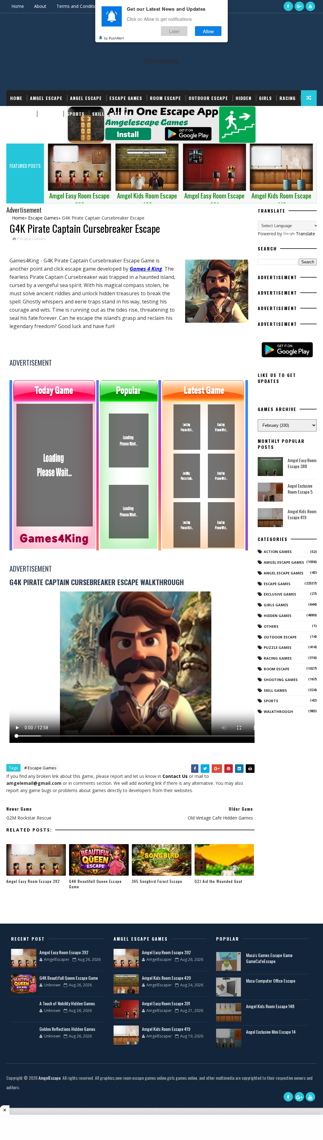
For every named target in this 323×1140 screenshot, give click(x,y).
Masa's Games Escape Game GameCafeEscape (269, 958)
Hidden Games (277, 615)
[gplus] (299, 6)
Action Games (278, 551)
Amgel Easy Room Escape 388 (302, 463)
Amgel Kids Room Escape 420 (166, 977)
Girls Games (276, 604)
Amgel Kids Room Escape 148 (270, 1006)
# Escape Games (40, 768)
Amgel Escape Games (284, 562)
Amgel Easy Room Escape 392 (33, 881)
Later (174, 31)
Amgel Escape (46, 98)
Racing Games (278, 658)
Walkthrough (278, 711)
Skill (98, 113)
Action (120, 113)
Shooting (21, 113)
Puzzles (49, 113)
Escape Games (125, 98)
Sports (76, 113)
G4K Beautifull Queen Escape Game (95, 884)
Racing (287, 98)
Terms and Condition (77, 6)
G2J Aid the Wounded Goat (218, 881)
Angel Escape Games (283, 573)
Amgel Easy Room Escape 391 (166, 1003)
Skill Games (275, 690)
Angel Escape (86, 98)
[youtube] (310, 6)
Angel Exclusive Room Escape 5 (300, 488)
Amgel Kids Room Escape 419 (302, 514)
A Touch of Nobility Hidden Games (67, 1003)
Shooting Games (281, 679)
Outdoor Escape (208, 98)
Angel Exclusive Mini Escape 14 (271, 1031)
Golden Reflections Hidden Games (67, 1028)
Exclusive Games (280, 594)
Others (271, 626)
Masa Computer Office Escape (270, 980)
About (40, 6)
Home (17, 6)
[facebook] (288, 6)
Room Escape (165, 98)
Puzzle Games (277, 647)
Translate (305, 234)
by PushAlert (114, 37)
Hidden (243, 98)
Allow (208, 31)
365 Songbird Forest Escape (157, 881)
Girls (265, 98)
